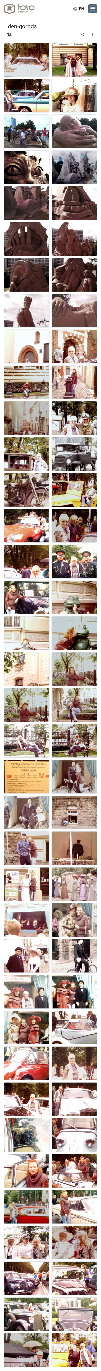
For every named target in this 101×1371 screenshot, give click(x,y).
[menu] (92, 8)
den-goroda (22, 26)
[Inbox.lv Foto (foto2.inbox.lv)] (24, 9)
